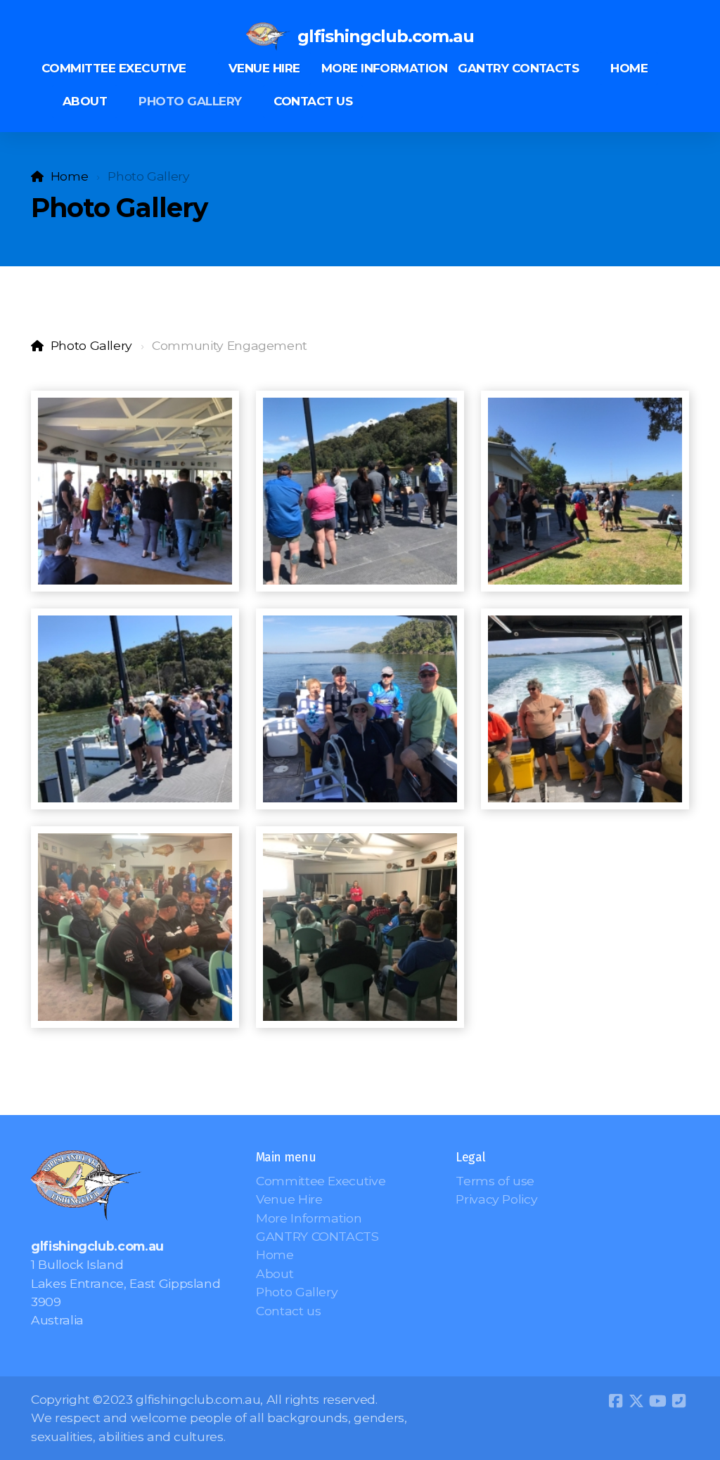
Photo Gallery (91, 345)
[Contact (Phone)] (678, 1401)
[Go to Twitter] (636, 1401)
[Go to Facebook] (615, 1401)
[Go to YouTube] (657, 1401)
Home (69, 176)
